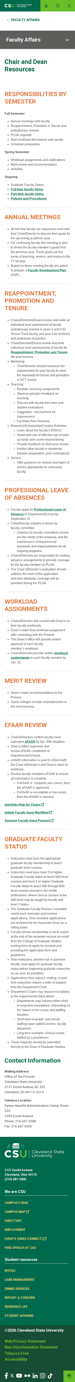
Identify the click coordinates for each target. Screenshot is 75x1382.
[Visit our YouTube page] (19, 1375)
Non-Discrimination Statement (31, 1347)
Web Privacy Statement (25, 1341)
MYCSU (10, 1271)
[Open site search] (57, 5)
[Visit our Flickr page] (27, 1375)
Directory (13, 1221)
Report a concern (20, 1298)
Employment (15, 1230)
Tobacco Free (17, 1353)
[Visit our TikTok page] (50, 1375)
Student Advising (19, 1316)
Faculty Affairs (25, 20)
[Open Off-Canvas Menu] (69, 5)
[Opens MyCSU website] (46, 5)
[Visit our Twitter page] (12, 1375)
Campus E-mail (17, 1203)
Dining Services (17, 1289)
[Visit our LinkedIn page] (35, 1375)
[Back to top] (69, 1376)
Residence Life (16, 1307)
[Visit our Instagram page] (42, 1375)
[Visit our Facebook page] (6, 1375)
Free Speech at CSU (20, 1248)
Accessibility (16, 1359)
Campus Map (15, 1212)
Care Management (20, 1280)
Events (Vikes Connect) (24, 1239)
